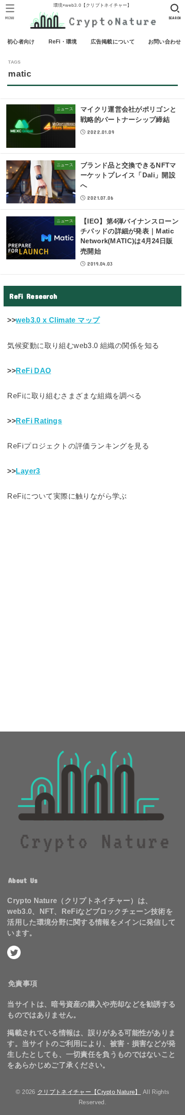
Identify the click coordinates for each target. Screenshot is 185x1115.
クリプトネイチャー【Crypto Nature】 (89, 1092)
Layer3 (28, 471)
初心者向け (21, 41)
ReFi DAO (33, 370)
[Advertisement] (92, 613)
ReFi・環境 (62, 41)
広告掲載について (113, 41)
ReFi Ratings (39, 421)
